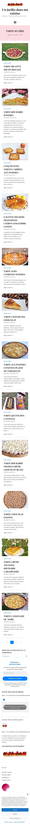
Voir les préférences (15, 818)
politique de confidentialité (12, 684)
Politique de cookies (8, 822)
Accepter (15, 810)
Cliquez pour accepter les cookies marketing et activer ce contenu (15, 707)
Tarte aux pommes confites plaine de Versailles (15, 367)
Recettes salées (6, 775)
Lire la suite (8, 82)
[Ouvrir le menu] (15, 22)
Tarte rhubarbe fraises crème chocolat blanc (14, 466)
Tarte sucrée (7, 63)
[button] (27, 794)
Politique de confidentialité (19, 822)
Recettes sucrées (7, 772)
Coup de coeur (6, 780)
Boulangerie (5, 777)
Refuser (15, 814)
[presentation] (15, 52)
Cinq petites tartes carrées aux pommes (13, 169)
